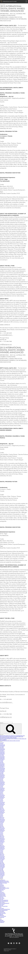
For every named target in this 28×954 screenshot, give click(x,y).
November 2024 (2, 748)
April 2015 (1, 807)
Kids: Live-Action (2, 902)
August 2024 (2, 750)
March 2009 (2, 862)
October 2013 (2, 821)
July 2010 (1, 850)
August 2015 (2, 805)
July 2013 (1, 823)
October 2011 (2, 840)
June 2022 (1, 761)
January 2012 (2, 837)
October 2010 (2, 847)
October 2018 (2, 783)
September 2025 (2, 745)
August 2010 (2, 849)
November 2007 (2, 872)
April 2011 (1, 844)
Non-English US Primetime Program (5, 909)
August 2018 (2, 785)
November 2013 (2, 820)
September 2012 (2, 830)
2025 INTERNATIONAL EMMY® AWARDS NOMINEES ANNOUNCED (10, 740)
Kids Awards (1, 897)
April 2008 (1, 869)
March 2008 (2, 870)
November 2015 (2, 802)
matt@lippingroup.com (6, 344)
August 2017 (2, 791)
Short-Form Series (2, 912)
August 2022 (2, 759)
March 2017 (2, 794)
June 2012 (1, 833)
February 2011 (2, 845)
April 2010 (1, 852)
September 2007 (2, 874)
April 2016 (1, 801)
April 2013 (1, 825)
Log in (1, 919)
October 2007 (2, 873)
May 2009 (1, 861)
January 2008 (2, 871)
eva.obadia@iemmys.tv (6, 335)
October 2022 (2, 757)
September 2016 (2, 797)
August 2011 (2, 842)
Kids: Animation (2, 898)
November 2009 (2, 856)
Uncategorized (2, 917)
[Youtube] (16, 943)
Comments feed (2, 921)
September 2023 (2, 753)
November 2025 (2, 744)
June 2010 (1, 851)
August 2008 (2, 867)
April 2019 (1, 780)
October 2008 (2, 865)
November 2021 (2, 763)
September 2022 (2, 758)
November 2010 (2, 846)
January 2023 (2, 755)
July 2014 (1, 814)
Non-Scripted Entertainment (3, 910)
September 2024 (2, 749)
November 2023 (2, 751)
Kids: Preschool (2, 904)
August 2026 (2, 742)
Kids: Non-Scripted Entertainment (4, 903)
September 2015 (2, 804)
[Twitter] (11, 943)
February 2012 (2, 836)
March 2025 (2, 747)
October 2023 (2, 752)
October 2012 (2, 829)
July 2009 (1, 860)
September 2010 (2, 848)
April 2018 (1, 787)
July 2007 (1, 876)
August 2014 (2, 813)
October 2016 (2, 796)
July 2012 (1, 832)
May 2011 (1, 843)
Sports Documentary (3, 913)
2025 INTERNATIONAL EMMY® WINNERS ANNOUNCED (8, 737)
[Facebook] (8, 943)
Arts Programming (2, 879)
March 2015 (2, 808)
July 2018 (1, 786)
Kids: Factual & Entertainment (4, 900)
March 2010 (2, 853)
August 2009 (2, 859)
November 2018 (2, 782)
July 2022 (1, 760)
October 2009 (2, 857)
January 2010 (2, 855)
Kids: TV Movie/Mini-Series (3, 906)
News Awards (2, 908)
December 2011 (2, 838)
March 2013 (2, 826)
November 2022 (2, 756)
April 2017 (1, 793)
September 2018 (2, 784)
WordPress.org (2, 922)
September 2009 (2, 858)
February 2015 (2, 809)
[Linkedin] (19, 943)
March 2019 (2, 781)
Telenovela (1, 914)
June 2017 (1, 792)
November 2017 (2, 788)
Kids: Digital (1, 899)
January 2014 (2, 818)
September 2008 (2, 866)
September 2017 (2, 790)
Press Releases (2, 911)
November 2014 (2, 810)
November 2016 (2, 795)
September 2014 (2, 812)
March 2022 (2, 762)
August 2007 (2, 875)
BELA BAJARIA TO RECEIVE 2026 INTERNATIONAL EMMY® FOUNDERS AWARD (11, 736)
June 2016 (1, 800)
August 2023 (2, 754)
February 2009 (2, 863)
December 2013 (2, 819)
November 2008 (2, 864)
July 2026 (1, 743)
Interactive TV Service (3, 896)
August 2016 (2, 798)
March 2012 (2, 835)
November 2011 (2, 839)
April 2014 (1, 816)
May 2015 (1, 806)
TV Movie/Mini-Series (3, 916)
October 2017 (2, 789)
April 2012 (1, 834)
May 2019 (1, 779)
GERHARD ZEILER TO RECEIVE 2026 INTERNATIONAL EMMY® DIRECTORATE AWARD (12, 735)
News (0, 907)
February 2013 (2, 827)
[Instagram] (14, 943)
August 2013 (2, 822)
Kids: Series (1, 905)
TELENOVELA (2, 915)
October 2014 (2, 811)
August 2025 (2, 746)
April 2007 (1, 877)
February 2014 (2, 817)
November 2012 (2, 828)
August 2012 (2, 831)
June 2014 (1, 815)
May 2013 (1, 824)
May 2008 (1, 868)
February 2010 (2, 854)
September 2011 (2, 841)
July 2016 (1, 799)
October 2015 (2, 803)
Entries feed (1, 920)
